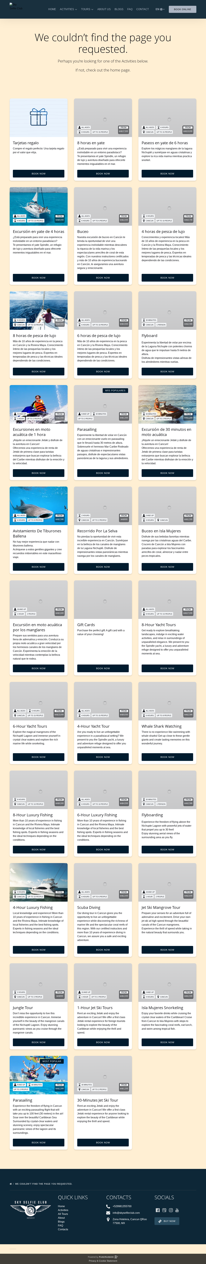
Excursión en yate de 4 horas (38, 231)
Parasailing (87, 429)
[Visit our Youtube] (177, 1210)
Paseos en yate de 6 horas (165, 142)
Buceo (83, 231)
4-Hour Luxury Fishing (33, 907)
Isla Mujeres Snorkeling (162, 1007)
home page (120, 70)
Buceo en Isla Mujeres (161, 530)
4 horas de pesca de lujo (163, 231)
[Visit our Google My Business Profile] (164, 1210)
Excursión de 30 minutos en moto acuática (166, 432)
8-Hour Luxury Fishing (33, 814)
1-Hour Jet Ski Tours (94, 1007)
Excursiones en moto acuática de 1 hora (31, 432)
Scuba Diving (88, 907)
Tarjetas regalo (26, 142)
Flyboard (149, 335)
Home (52, 9)
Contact (142, 9)
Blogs (119, 9)
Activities (63, 1210)
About (61, 1217)
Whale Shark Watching (162, 726)
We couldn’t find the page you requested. (44, 1184)
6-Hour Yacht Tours (30, 726)
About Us (104, 9)
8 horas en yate (91, 142)
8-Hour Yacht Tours (159, 624)
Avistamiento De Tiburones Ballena (37, 533)
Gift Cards (86, 624)
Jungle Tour (23, 1007)
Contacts (63, 1229)
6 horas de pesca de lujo (99, 335)
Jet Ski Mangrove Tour (161, 907)
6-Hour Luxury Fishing (97, 814)
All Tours (63, 1214)
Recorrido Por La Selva (97, 530)
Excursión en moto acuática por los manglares (37, 627)
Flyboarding (152, 814)
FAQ (129, 9)
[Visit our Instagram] (171, 1210)
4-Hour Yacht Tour (93, 726)
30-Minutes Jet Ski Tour (97, 1100)
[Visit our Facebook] (158, 1210)
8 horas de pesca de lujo (34, 335)
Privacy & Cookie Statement (103, 1261)
